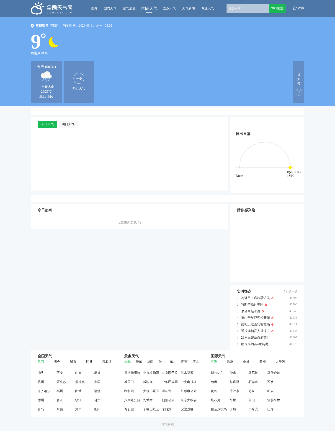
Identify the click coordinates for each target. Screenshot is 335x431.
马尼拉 (253, 373)
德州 (41, 400)
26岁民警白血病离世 (255, 337)
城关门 (129, 382)
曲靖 (78, 391)
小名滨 (253, 409)
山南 (78, 373)
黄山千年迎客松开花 (255, 317)
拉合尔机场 (219, 409)
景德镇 (80, 382)
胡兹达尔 (217, 373)
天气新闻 (188, 8)
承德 (97, 373)
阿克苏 (61, 382)
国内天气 (110, 8)
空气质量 (129, 8)
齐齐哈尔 (44, 391)
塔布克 (215, 400)
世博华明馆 (132, 373)
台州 (97, 400)
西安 (60, 373)
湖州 (78, 409)
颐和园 (129, 391)
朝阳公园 (168, 400)
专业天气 (207, 8)
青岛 (41, 409)
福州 (60, 391)
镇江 (78, 400)
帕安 (270, 391)
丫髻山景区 (151, 409)
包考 (214, 382)
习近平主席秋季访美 (255, 298)
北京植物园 (151, 373)
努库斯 (234, 382)
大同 (97, 382)
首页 (94, 8)
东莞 (60, 409)
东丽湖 (166, 409)
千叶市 (234, 391)
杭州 (41, 382)
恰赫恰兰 (273, 400)
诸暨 (97, 391)
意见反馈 (168, 424)
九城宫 (148, 400)
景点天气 (169, 8)
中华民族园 (170, 382)
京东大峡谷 (189, 400)
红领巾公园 (189, 391)
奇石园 (129, 409)
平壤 (233, 400)
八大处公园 (132, 400)
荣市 (233, 373)
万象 (251, 391)
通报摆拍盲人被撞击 (255, 331)
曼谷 (214, 391)
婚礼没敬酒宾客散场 (255, 324)
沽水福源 (187, 373)
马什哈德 (273, 373)
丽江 (60, 400)
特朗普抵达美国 (252, 304)
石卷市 (253, 382)
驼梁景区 (187, 409)
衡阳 (97, 409)
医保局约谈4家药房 (254, 344)
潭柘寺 (166, 391)
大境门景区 (151, 391)
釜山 (251, 400)
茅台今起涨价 (250, 311)
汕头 (41, 373)
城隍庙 (148, 382)
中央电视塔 (189, 382)
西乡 (270, 382)
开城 (233, 409)
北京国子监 (170, 373)
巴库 (270, 409)
